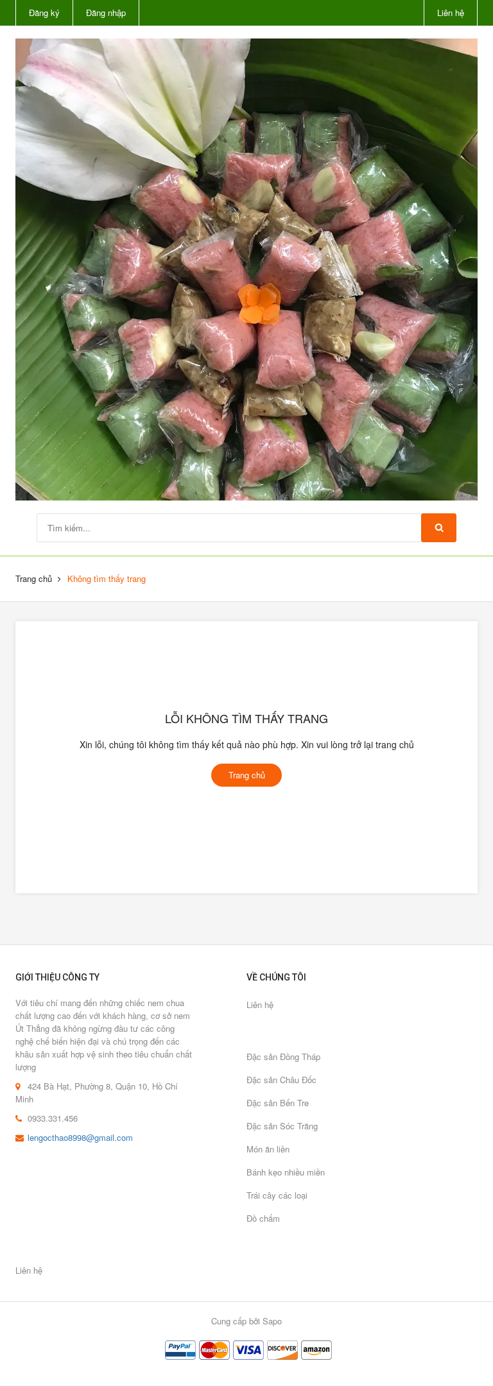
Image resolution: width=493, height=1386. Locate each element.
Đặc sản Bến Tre (277, 1103)
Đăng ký (44, 12)
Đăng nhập (106, 12)
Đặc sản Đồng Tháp (283, 1056)
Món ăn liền (268, 1149)
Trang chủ (33, 578)
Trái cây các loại (276, 1195)
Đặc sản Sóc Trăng (282, 1126)
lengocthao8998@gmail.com (80, 1137)
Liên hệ (450, 12)
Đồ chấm (263, 1218)
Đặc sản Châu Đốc (281, 1080)
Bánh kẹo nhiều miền (285, 1172)
